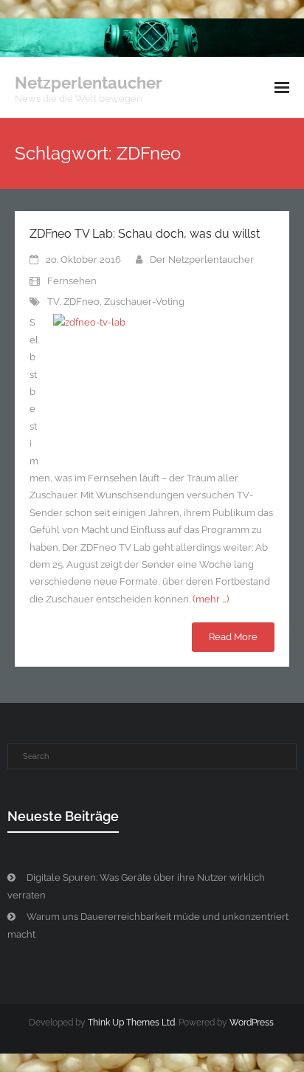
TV (53, 301)
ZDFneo (81, 301)
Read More (233, 636)
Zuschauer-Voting (144, 301)
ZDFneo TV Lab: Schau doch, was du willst (145, 234)
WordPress (251, 1022)
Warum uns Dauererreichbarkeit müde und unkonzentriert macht (148, 925)
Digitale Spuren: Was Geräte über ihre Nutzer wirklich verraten (136, 886)
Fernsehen (72, 280)
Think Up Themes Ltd (131, 1022)
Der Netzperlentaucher (202, 259)
